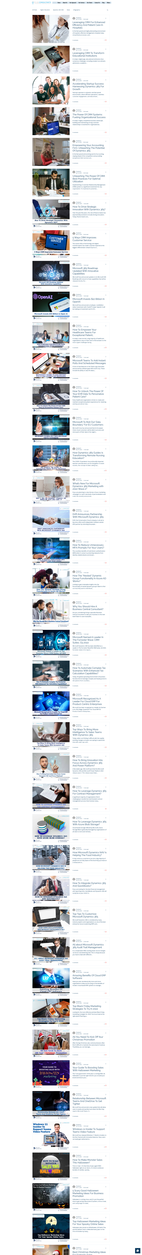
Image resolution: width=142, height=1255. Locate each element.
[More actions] (106, 18)
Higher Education (45, 10)
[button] (97, 3)
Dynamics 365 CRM (58, 10)
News (68, 10)
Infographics (76, 10)
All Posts (34, 10)
